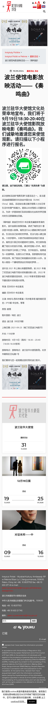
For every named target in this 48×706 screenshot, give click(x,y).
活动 (36, 71)
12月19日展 (24, 481)
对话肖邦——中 (24, 534)
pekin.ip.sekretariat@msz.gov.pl (16, 588)
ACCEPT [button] (32, 701)
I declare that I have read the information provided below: (22, 646)
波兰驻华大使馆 (24, 427)
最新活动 (30, 71)
